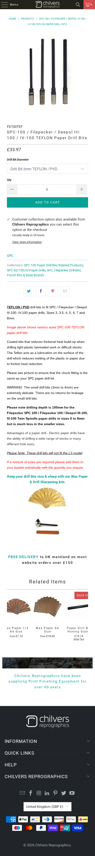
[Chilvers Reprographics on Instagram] (39, 793)
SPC (10, 256)
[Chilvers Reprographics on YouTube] (71, 793)
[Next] (86, 620)
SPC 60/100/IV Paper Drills (26, 270)
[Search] (78, 4)
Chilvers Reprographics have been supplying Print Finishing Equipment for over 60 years (48, 681)
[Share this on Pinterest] (53, 291)
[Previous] (9, 620)
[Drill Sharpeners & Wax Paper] (47, 512)
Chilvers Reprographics (53, 845)
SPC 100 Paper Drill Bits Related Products (53, 265)
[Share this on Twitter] (29, 291)
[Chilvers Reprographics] (47, 4)
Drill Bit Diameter (18, 159)
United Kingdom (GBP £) (44, 807)
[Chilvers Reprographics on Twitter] (63, 793)
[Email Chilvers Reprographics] (22, 793)
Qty (9, 180)
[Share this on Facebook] (41, 291)
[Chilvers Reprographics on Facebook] (30, 793)
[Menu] (2, 4)
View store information (27, 242)
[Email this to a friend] (65, 291)
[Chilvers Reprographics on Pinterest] (55, 793)
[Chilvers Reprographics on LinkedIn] (47, 793)
